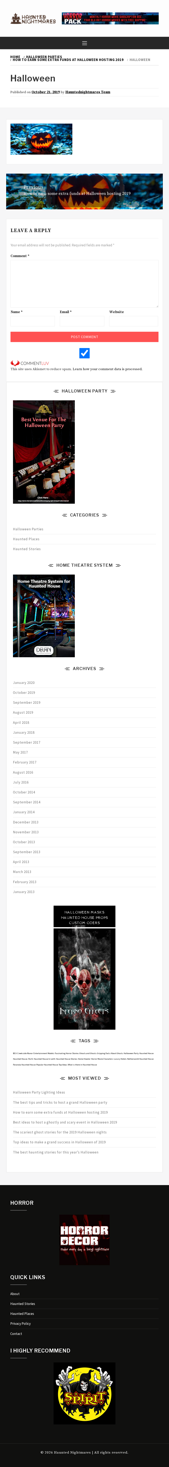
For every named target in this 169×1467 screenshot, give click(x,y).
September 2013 (26, 852)
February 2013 (24, 882)
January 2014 (24, 812)
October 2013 (24, 842)
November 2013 (26, 832)
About (15, 1294)
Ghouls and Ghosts (87, 1053)
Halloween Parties (28, 529)
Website (116, 312)
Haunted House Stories (66, 1059)
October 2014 (24, 792)
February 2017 (24, 762)
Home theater (84, 1059)
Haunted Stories (27, 549)
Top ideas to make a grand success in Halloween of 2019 (59, 1142)
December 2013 (26, 822)
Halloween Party (131, 1053)
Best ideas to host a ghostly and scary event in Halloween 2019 (65, 1122)
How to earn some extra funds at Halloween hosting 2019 (60, 1112)
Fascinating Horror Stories (67, 1053)
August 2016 (23, 772)
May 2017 (20, 752)
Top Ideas (63, 1064)
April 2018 (21, 722)
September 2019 (26, 702)
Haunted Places (26, 539)
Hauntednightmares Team (87, 92)
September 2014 (26, 802)
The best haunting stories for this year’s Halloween (56, 1152)
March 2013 (22, 871)
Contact (16, 1333)
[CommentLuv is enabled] (30, 363)
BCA (15, 1053)
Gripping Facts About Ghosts (110, 1053)
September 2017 (26, 742)
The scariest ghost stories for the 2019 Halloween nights (60, 1132)
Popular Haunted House (47, 1064)
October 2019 (24, 692)
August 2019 (23, 712)
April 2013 (21, 862)
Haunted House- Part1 (23, 1059)
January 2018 (24, 732)
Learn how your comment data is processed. (108, 369)
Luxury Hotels (120, 1059)
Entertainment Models (43, 1053)
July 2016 (21, 782)
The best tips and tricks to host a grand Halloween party (60, 1102)
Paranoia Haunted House (24, 1064)
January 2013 (24, 892)
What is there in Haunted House (82, 1064)
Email (66, 312)
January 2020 (24, 682)
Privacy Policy (20, 1323)
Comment (20, 256)
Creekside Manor (25, 1053)
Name (17, 312)
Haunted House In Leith (44, 1059)
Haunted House (146, 1053)
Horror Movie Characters (102, 1059)
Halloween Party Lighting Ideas (39, 1092)
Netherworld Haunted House (140, 1059)
